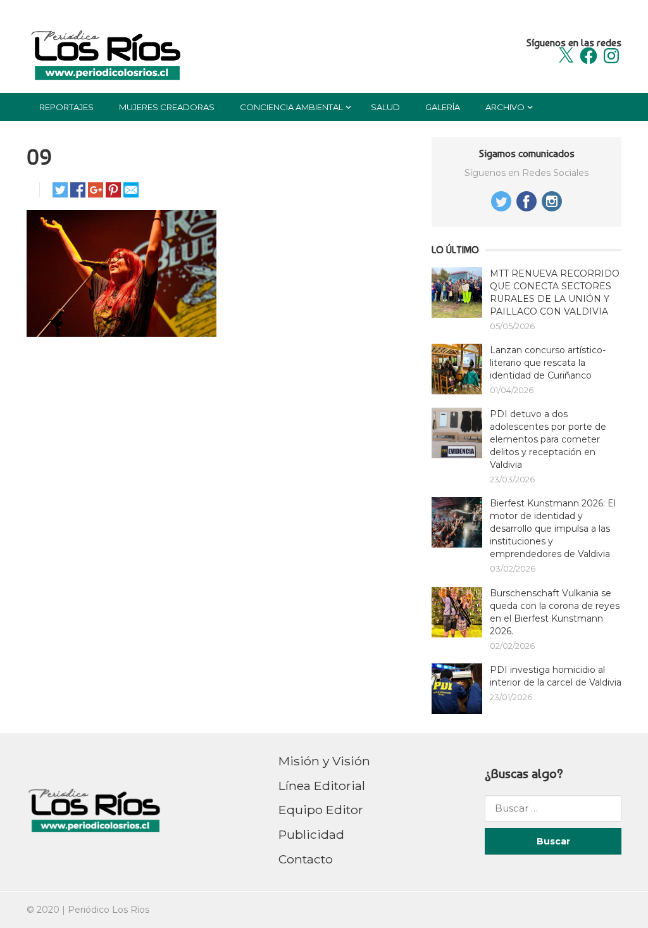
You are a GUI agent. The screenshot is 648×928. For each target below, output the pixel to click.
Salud (385, 107)
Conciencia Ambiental (291, 107)
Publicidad (311, 834)
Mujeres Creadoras (167, 107)
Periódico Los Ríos (108, 909)
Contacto (305, 859)
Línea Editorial (321, 785)
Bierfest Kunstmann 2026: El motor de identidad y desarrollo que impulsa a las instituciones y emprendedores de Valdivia (553, 529)
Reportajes (66, 107)
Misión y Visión (324, 760)
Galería (442, 107)
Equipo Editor (320, 809)
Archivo (505, 107)
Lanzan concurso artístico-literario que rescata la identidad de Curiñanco (548, 362)
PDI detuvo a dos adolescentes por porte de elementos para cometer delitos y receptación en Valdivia (548, 439)
